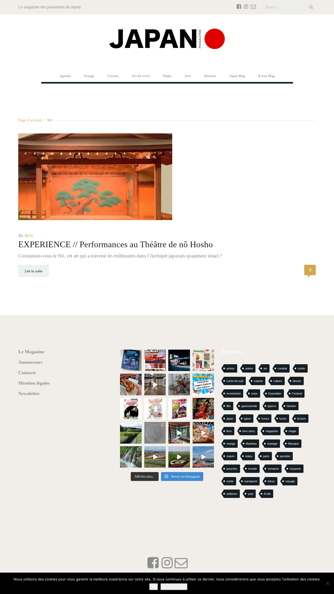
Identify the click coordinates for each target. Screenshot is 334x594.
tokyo (271, 481)
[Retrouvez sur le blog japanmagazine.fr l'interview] (179, 360)
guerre (272, 406)
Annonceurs (30, 362)
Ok (153, 587)
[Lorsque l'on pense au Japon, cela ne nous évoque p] (131, 457)
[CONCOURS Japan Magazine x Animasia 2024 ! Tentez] (203, 384)
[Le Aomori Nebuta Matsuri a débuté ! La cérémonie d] (203, 409)
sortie (230, 481)
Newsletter (29, 393)
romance (273, 468)
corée (301, 368)
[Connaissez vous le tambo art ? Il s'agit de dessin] (179, 457)
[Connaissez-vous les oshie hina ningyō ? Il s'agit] (179, 384)
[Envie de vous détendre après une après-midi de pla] (155, 409)
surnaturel (250, 481)
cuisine (258, 381)
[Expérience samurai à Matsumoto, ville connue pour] (155, 384)
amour (230, 368)
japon (247, 418)
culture (277, 381)
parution (285, 456)
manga (230, 443)
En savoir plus (174, 587)
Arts (28, 235)
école (267, 493)
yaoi (250, 493)
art (265, 368)
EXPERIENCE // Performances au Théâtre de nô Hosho (115, 244)
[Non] (327, 583)
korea (265, 418)
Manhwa (251, 443)
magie (292, 431)
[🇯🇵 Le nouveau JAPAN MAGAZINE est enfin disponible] (155, 360)
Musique (293, 443)
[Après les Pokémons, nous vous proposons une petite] (155, 433)
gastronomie (249, 406)
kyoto (283, 418)
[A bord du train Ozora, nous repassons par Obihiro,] (203, 457)
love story (248, 431)
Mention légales (34, 383)
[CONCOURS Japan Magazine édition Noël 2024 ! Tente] (203, 360)
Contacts (27, 372)
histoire (291, 406)
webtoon (231, 493)
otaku (248, 456)
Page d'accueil (29, 120)
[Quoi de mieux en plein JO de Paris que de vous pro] (131, 409)
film (228, 406)
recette (252, 468)
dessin (297, 381)
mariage (272, 443)
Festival (297, 393)
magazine (272, 431)
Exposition (274, 393)
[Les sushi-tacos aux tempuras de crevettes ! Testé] (131, 384)
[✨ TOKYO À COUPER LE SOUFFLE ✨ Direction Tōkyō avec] (131, 360)
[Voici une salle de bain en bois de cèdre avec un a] (179, 433)
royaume (295, 468)
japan (229, 418)
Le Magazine (31, 351)
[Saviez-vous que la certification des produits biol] (131, 433)
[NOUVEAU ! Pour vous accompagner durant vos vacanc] (179, 409)
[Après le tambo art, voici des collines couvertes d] (155, 457)
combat (282, 368)
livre (229, 431)
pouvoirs (231, 468)
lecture (301, 418)
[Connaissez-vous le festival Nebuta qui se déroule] (203, 433)
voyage (290, 481)
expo (254, 393)
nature (230, 456)
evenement (233, 393)
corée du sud (234, 381)
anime (249, 368)
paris (266, 456)
